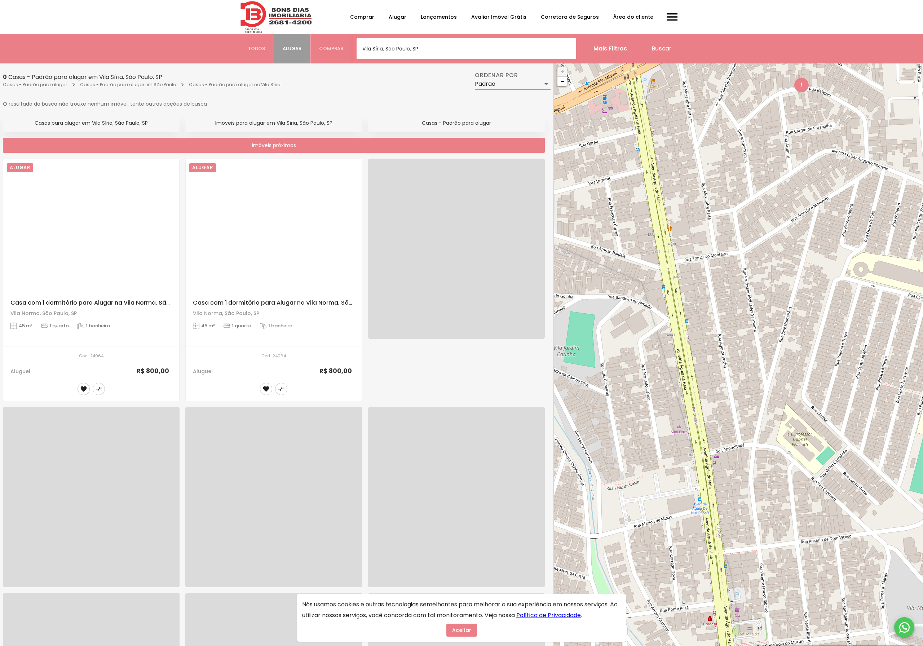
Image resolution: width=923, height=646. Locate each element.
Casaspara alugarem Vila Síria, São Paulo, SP (91, 123)
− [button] (562, 81)
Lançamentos (439, 17)
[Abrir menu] (672, 16)
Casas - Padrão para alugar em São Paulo (128, 84)
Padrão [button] (485, 84)
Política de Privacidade (548, 615)
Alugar (397, 17)
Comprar (362, 17)
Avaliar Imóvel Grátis (498, 17)
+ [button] (562, 71)
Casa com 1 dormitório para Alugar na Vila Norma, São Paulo (99, 302)
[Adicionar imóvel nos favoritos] (84, 389)
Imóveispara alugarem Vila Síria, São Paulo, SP (273, 123)
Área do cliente (633, 17)
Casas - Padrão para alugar (35, 84)
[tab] (256, 48)
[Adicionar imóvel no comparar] (99, 389)
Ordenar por (496, 75)
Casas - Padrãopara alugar (456, 123)
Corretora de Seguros (570, 17)
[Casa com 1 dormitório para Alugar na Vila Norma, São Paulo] (91, 225)
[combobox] (466, 48)
